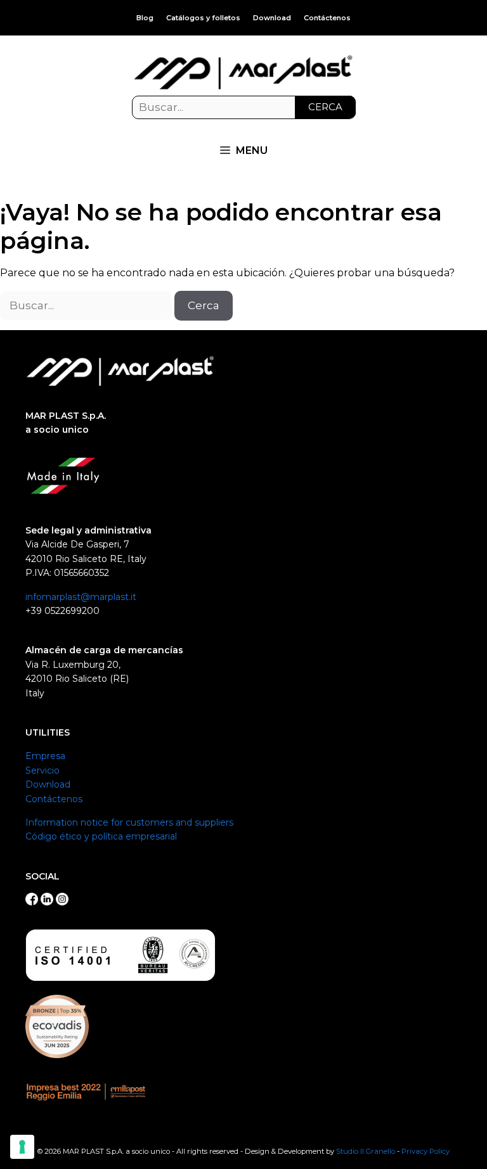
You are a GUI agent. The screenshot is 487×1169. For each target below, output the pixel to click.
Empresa (45, 756)
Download (272, 17)
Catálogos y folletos (203, 17)
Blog (144, 17)
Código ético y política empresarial (101, 836)
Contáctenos (327, 17)
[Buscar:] (244, 108)
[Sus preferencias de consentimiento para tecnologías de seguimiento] (22, 1147)
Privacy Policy (425, 1151)
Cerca (325, 107)
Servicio (42, 770)
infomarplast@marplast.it (80, 597)
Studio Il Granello (365, 1151)
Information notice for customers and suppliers (129, 822)
